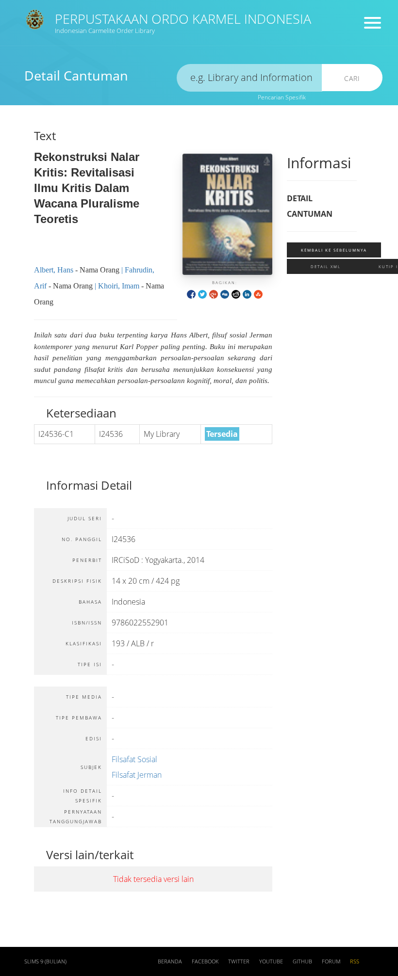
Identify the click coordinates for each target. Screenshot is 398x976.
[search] (249, 78)
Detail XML (326, 266)
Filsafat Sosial (134, 759)
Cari (352, 78)
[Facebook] (191, 293)
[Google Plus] (213, 293)
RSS (354, 961)
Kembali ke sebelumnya (334, 250)
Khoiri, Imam (118, 286)
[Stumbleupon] (258, 293)
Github (302, 961)
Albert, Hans (53, 270)
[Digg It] (224, 293)
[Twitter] (202, 293)
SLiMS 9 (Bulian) (45, 961)
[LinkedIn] (247, 293)
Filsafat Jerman (137, 774)
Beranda (170, 961)
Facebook (205, 961)
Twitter (238, 961)
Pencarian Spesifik (282, 97)
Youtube (271, 961)
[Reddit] (236, 293)
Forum (331, 961)
